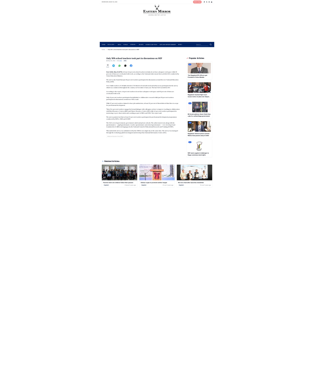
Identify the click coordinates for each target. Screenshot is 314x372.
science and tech (151, 44)
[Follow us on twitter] (206, 2)
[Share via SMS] (125, 65)
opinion (132, 44)
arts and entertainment (167, 44)
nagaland (111, 44)
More (180, 44)
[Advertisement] (157, 29)
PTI (121, 60)
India (119, 44)
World (125, 44)
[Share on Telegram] (113, 65)
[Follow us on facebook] (204, 2)
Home (103, 44)
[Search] (210, 44)
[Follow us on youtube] (211, 2)
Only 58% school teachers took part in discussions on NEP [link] (123, 49)
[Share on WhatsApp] (119, 65)
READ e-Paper (197, 2)
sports (141, 44)
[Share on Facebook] (131, 65)
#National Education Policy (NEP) (115, 136)
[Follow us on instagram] (209, 2)
